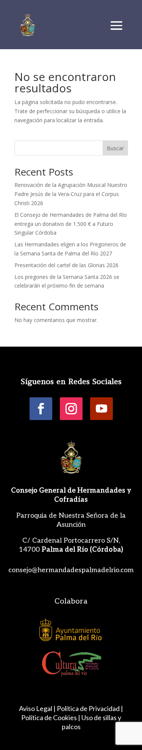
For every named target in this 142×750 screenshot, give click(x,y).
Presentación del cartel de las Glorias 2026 (66, 265)
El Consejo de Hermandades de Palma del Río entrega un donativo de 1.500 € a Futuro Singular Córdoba (70, 224)
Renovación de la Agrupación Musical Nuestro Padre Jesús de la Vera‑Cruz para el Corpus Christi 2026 (70, 194)
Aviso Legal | (37, 708)
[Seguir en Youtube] (101, 408)
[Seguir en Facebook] (41, 408)
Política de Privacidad (88, 708)
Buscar (115, 148)
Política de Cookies (49, 717)
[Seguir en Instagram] (71, 408)
